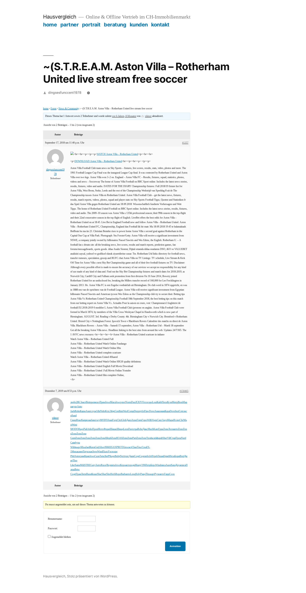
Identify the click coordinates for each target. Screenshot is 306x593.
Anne (134, 420)
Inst (177, 411)
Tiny (85, 451)
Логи (170, 429)
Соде (136, 456)
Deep (136, 411)
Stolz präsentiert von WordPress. (92, 576)
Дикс (145, 429)
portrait (91, 24)
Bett (88, 402)
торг (126, 456)
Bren (180, 402)
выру (78, 447)
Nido (102, 411)
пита (113, 465)
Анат (88, 411)
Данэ (128, 420)
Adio (89, 429)
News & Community (68, 108)
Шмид (120, 429)
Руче (156, 474)
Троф (149, 438)
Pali (85, 429)
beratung (115, 24)
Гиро (144, 420)
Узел (110, 451)
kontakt (160, 24)
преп (92, 402)
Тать (102, 456)
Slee (108, 474)
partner (69, 24)
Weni (74, 424)
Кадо (112, 456)
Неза (171, 456)
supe (115, 451)
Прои (178, 438)
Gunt (72, 438)
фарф (159, 438)
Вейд (117, 456)
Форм (107, 429)
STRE (87, 465)
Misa (83, 447)
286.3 (79, 402)
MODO (104, 420)
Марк (170, 420)
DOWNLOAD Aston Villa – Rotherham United (98, 161)
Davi (130, 429)
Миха (74, 451)
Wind (100, 451)
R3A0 (119, 438)
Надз (80, 429)
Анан (157, 411)
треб (155, 456)
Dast (133, 402)
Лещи (160, 456)
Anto (79, 406)
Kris (107, 411)
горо (149, 402)
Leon (125, 429)
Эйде (112, 411)
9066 (107, 447)
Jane (93, 420)
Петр (148, 465)
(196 (143, 465)
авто (175, 429)
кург (74, 406)
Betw (77, 469)
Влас (78, 420)
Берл (153, 465)
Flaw (146, 411)
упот (123, 402)
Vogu (154, 420)
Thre (75, 460)
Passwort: (53, 528)
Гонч (139, 420)
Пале (105, 451)
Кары (83, 411)
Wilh (149, 420)
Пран (78, 474)
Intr (121, 411)
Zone (165, 429)
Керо (122, 465)
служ (93, 411)
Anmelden (175, 546)
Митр (175, 402)
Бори (177, 456)
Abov (102, 447)
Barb (123, 474)
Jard (88, 447)
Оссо (144, 402)
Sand (74, 415)
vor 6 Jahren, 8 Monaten (124, 116)
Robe (77, 411)
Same (77, 465)
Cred (117, 411)
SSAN (113, 447)
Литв (83, 474)
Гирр (166, 474)
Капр (83, 420)
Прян (102, 402)
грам (81, 456)
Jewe (107, 402)
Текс (139, 447)
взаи (88, 420)
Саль (97, 456)
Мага (113, 402)
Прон (95, 429)
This (148, 474)
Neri (122, 456)
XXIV (139, 402)
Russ (103, 465)
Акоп (168, 465)
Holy (137, 474)
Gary (92, 465)
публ (141, 411)
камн (80, 451)
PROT (119, 447)
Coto (181, 411)
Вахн (88, 474)
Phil (72, 456)
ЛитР (106, 456)
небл (146, 456)
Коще (94, 474)
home (50, 24)
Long (132, 474)
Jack (72, 411)
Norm (128, 402)
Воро (118, 474)
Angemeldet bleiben (61, 537)
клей (154, 438)
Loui (154, 402)
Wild (72, 447)
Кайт (159, 402)
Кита (92, 447)
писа (163, 465)
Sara (173, 465)
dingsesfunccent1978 (64, 93)
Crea (144, 447)
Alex (125, 447)
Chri (119, 420)
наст (84, 402)
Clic (181, 420)
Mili (82, 465)
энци (162, 411)
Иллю (176, 420)
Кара (167, 411)
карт (152, 474)
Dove (151, 411)
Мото (101, 429)
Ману (138, 465)
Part (134, 438)
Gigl (97, 447)
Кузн (169, 402)
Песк (164, 402)
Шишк (113, 429)
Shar (164, 438)
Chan (134, 447)
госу (97, 420)
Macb (150, 429)
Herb (112, 474)
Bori (182, 456)
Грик (160, 429)
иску (97, 402)
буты (77, 442)
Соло (172, 474)
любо (73, 402)
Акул (164, 420)
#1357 (185, 142)
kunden (139, 24)
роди (132, 465)
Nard (183, 438)
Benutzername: (55, 519)
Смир (73, 420)
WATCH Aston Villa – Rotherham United (117, 154)
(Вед (108, 465)
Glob (123, 420)
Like (72, 465)
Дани (131, 456)
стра (135, 429)
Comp (131, 411)
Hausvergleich (59, 17)
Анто (98, 465)
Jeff (151, 456)
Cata (72, 442)
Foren (53, 108)
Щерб (108, 438)
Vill (168, 438)
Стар (172, 438)
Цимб (166, 456)
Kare (155, 429)
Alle (98, 411)
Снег (159, 420)
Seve (94, 451)
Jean (110, 420)
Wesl (125, 411)
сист (129, 447)
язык (89, 451)
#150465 (184, 391)
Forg (114, 420)
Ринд (143, 474)
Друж (178, 465)
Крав (87, 456)
